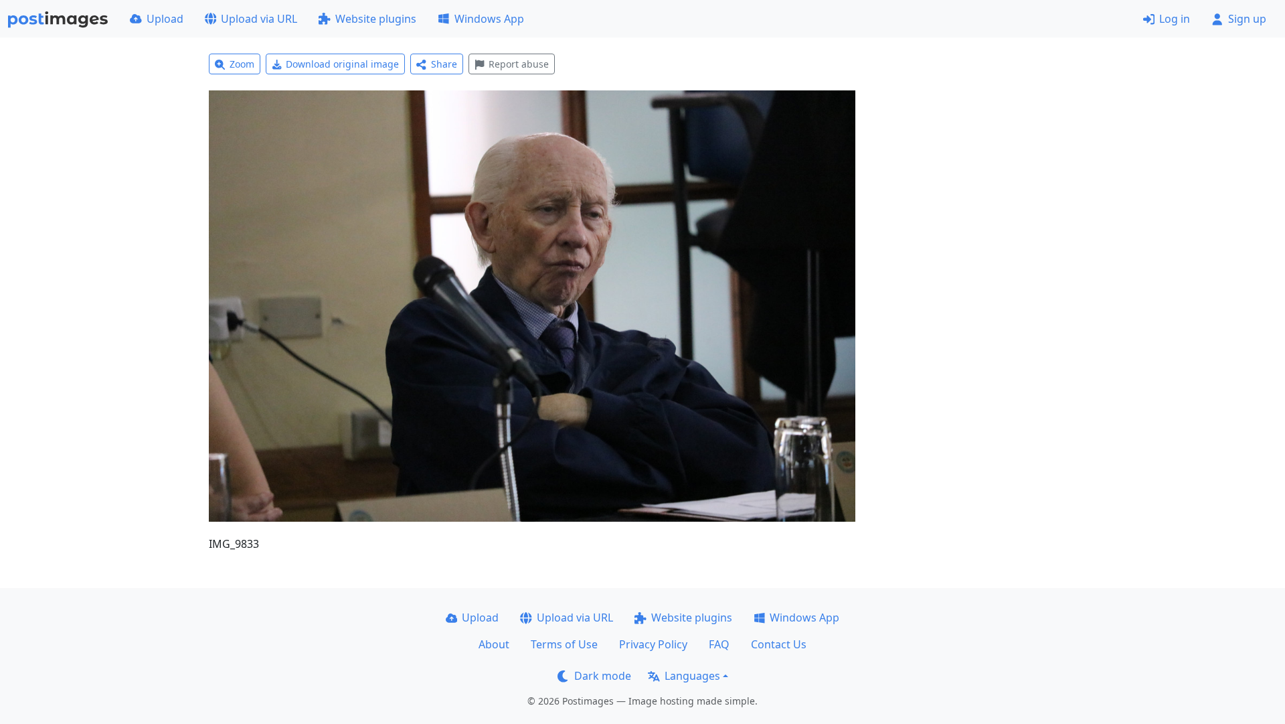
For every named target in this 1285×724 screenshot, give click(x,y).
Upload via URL (259, 18)
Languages (692, 675)
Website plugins (375, 18)
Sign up (1247, 18)
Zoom (242, 64)
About (494, 644)
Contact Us (778, 644)
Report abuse (519, 64)
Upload (165, 18)
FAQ (719, 644)
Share (444, 64)
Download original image (342, 64)
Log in (1174, 18)
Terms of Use (564, 644)
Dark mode (602, 675)
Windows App (489, 18)
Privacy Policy (653, 644)
